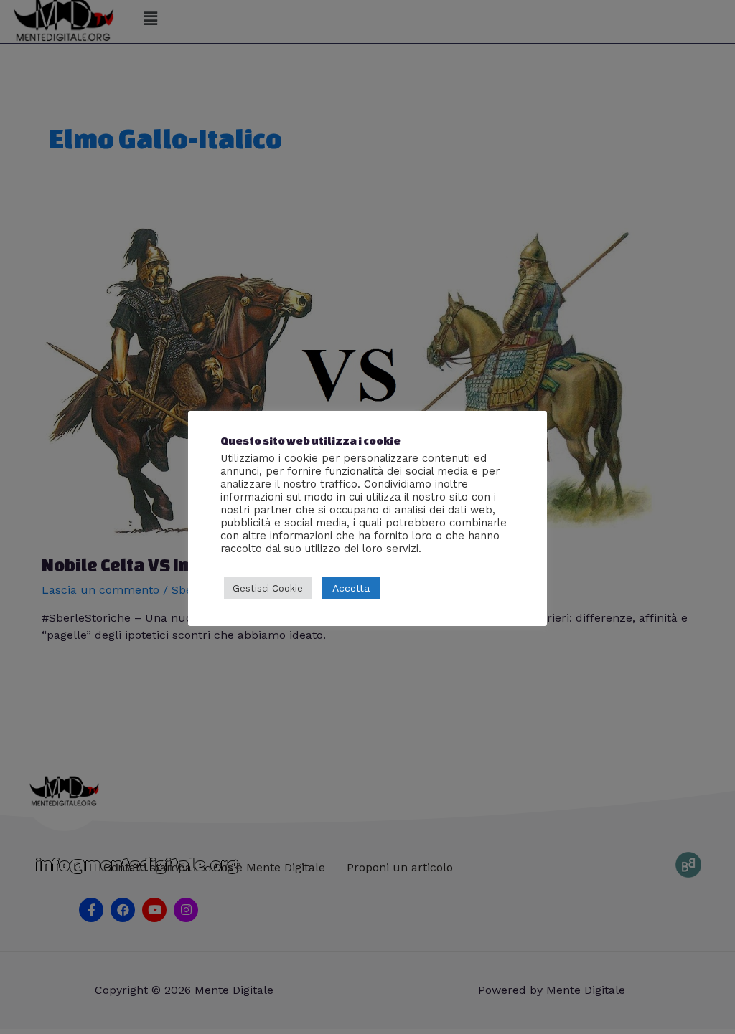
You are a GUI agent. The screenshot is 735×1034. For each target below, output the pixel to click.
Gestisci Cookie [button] (268, 588)
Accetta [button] (351, 588)
